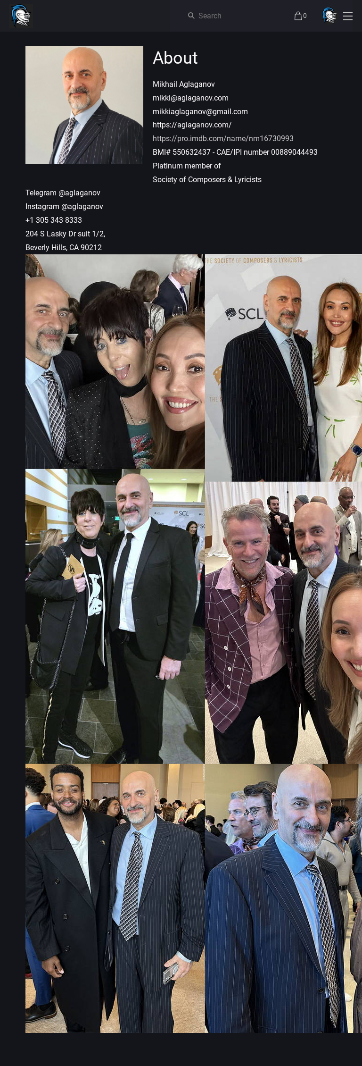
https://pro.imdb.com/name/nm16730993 (223, 138)
